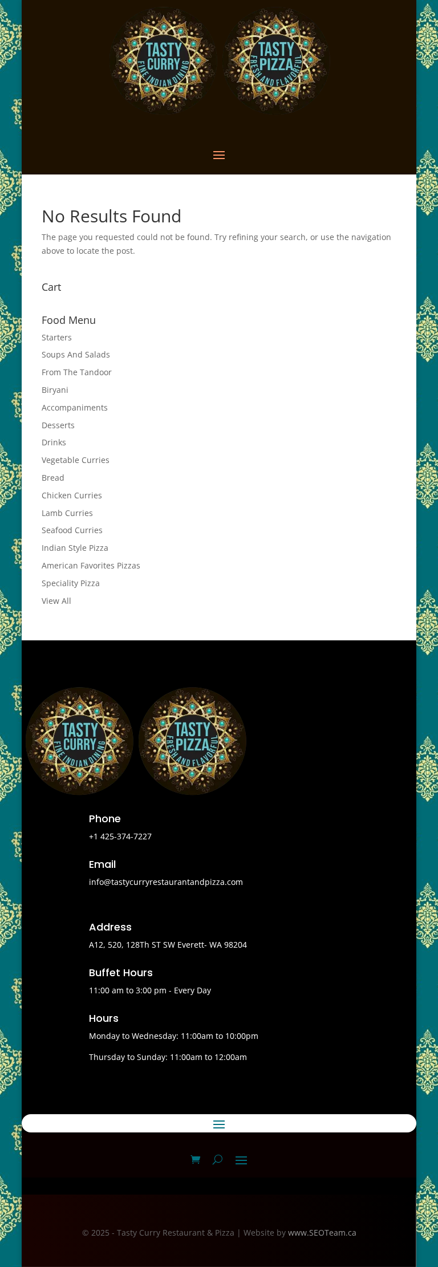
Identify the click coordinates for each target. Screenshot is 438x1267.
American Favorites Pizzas (91, 565)
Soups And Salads (76, 354)
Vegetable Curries (76, 459)
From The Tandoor (77, 372)
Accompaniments (75, 407)
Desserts (58, 425)
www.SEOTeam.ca (322, 1232)
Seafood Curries (72, 530)
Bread (53, 477)
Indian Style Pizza (75, 547)
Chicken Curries (72, 495)
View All (56, 600)
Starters (57, 337)
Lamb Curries (67, 512)
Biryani (55, 389)
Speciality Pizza (71, 583)
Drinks (54, 442)
